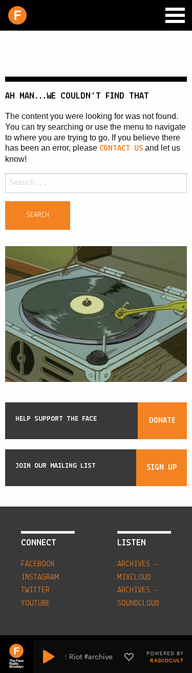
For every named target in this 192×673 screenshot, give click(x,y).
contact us (121, 149)
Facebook (38, 564)
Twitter (35, 590)
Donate (162, 421)
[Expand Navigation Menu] (175, 15)
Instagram (40, 577)
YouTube (35, 603)
